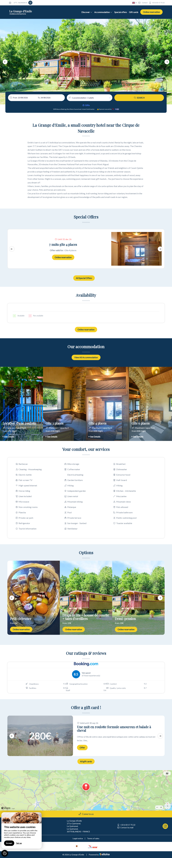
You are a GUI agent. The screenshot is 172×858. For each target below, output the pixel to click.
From (15, 98)
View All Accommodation (86, 357)
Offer (82, 747)
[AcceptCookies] (4, 853)
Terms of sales (93, 838)
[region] (21, 830)
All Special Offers (84, 278)
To (39, 98)
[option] (86, 61)
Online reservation (151, 12)
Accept (9, 843)
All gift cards (86, 761)
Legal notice (78, 838)
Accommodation (102, 12)
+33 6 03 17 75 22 (127, 825)
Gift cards (133, 12)
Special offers (120, 12)
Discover (85, 12)
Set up (19, 843)
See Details (9, 436)
